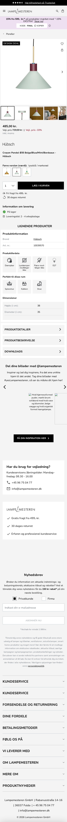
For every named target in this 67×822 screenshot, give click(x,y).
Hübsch (38, 239)
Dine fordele (15, 716)
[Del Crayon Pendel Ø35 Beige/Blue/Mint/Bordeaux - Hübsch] (62, 49)
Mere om (10, 774)
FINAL (32, 25)
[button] (7, 113)
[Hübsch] (20, 144)
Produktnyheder (19, 785)
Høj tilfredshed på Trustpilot (40, 2)
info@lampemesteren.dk (27, 488)
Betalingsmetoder (20, 727)
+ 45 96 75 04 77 (43, 805)
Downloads (13, 351)
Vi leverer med (16, 751)
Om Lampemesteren (21, 762)
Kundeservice (15, 681)
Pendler (10, 33)
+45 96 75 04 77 (22, 482)
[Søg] (57, 11)
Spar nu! (38, 21)
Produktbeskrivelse (20, 340)
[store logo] (22, 11)
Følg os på (13, 739)
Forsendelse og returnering (30, 704)
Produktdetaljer (17, 329)
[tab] (33, 681)
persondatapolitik (36, 665)
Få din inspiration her (31, 438)
